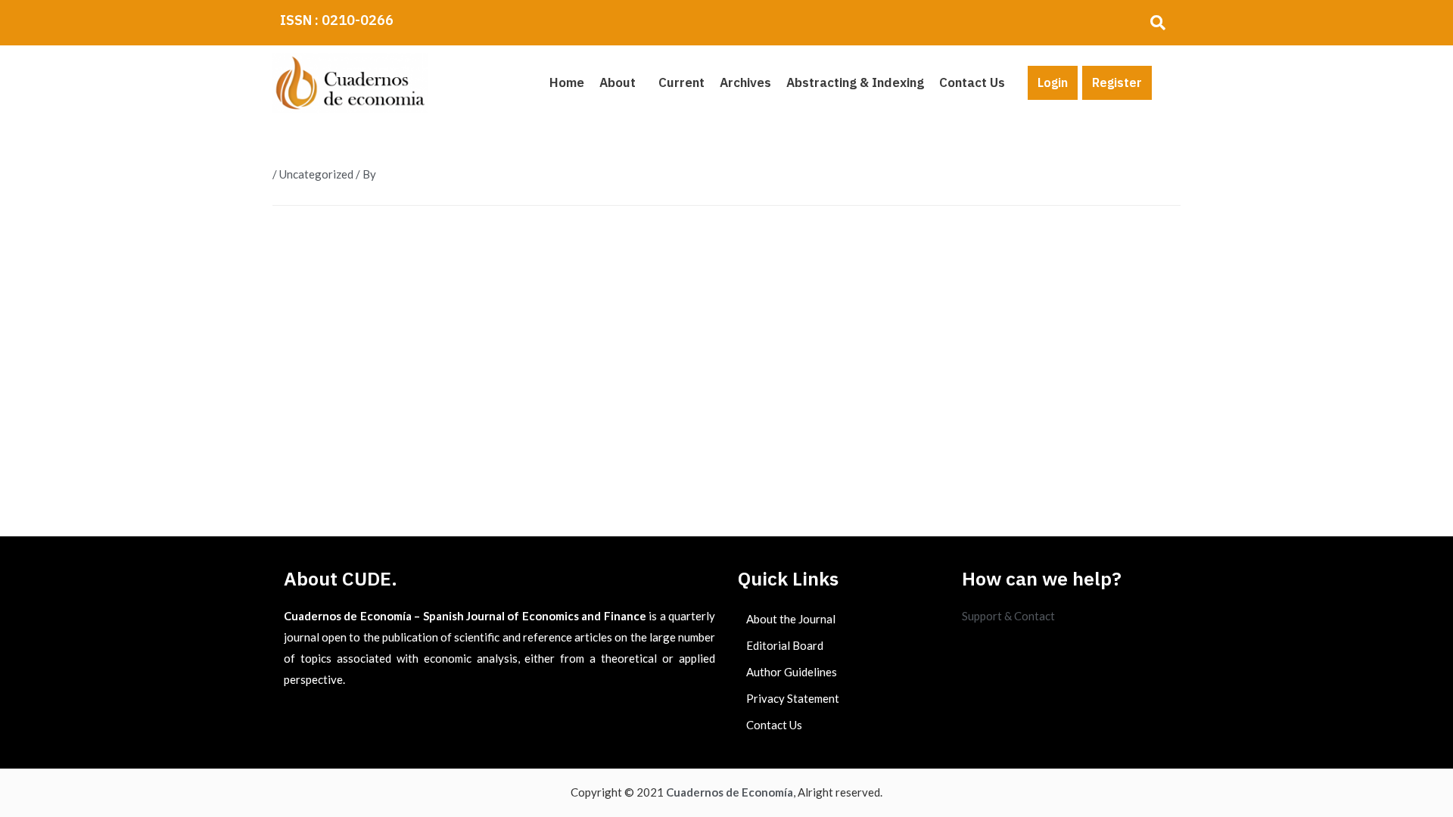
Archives (745, 82)
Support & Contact (1008, 616)
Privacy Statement (792, 698)
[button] (621, 83)
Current (681, 82)
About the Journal (790, 619)
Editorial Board (784, 645)
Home (566, 82)
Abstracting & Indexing (855, 82)
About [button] (617, 82)
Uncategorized (316, 174)
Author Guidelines (791, 672)
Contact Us (972, 82)
